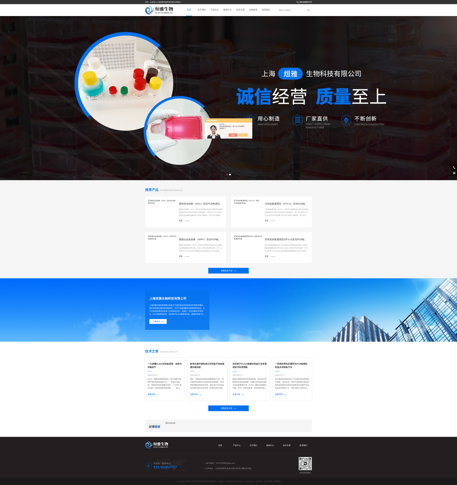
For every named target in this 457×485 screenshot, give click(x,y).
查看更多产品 (226, 271)
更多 (181, 221)
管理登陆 (277, 481)
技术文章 (240, 10)
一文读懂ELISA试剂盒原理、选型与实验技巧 (165, 365)
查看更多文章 (226, 408)
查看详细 (151, 394)
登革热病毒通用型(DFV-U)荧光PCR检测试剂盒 (287, 239)
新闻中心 (227, 10)
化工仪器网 (268, 481)
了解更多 (156, 321)
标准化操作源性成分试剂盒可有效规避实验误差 (207, 365)
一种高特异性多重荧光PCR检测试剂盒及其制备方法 (291, 365)
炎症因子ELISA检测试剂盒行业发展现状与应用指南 (250, 365)
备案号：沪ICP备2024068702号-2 (231, 481)
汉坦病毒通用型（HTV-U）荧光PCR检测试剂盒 (287, 203)
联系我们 (266, 10)
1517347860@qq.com (225, 463)
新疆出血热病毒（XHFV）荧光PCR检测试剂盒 (201, 239)
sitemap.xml (249, 481)
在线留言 (253, 10)
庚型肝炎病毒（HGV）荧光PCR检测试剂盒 (201, 203)
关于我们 (202, 10)
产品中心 (214, 10)
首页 (189, 10)
